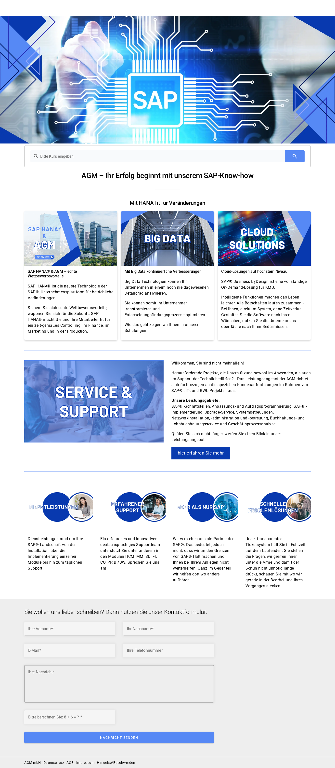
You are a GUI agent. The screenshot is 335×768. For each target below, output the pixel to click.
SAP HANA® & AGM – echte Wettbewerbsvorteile (52, 273)
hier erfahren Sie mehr (201, 453)
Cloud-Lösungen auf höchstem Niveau (254, 271)
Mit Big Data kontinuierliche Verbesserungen (163, 271)
